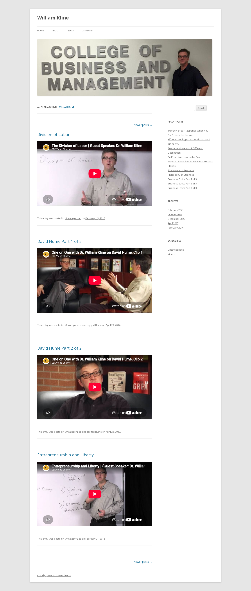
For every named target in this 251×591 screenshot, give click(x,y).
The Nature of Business (181, 170)
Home (40, 30)
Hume (98, 325)
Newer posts (143, 125)
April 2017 (173, 223)
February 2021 (176, 210)
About (56, 30)
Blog (71, 30)
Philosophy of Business (181, 174)
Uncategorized (73, 218)
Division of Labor (53, 134)
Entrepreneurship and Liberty (65, 454)
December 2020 (176, 218)
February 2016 (176, 227)
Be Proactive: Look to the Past (184, 157)
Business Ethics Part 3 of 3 (182, 188)
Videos (171, 254)
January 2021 (175, 214)
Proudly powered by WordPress (54, 575)
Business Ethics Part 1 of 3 (182, 179)
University (88, 30)
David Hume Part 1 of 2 (59, 241)
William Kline (53, 17)
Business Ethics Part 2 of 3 (182, 183)
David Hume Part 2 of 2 (59, 348)
